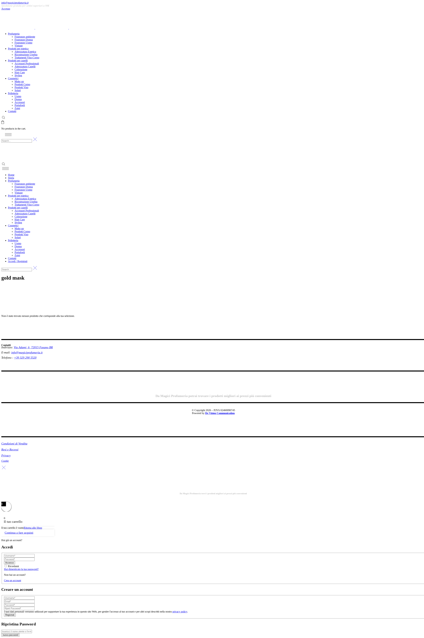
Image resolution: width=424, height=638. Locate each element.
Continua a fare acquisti (19, 532)
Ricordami (13, 566)
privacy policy (179, 611)
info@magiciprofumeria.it (14, 2)
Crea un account (12, 580)
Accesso (5, 8)
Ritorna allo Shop (33, 527)
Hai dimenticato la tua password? (21, 569)
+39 (17, 357)
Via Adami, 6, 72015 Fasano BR (33, 347)
